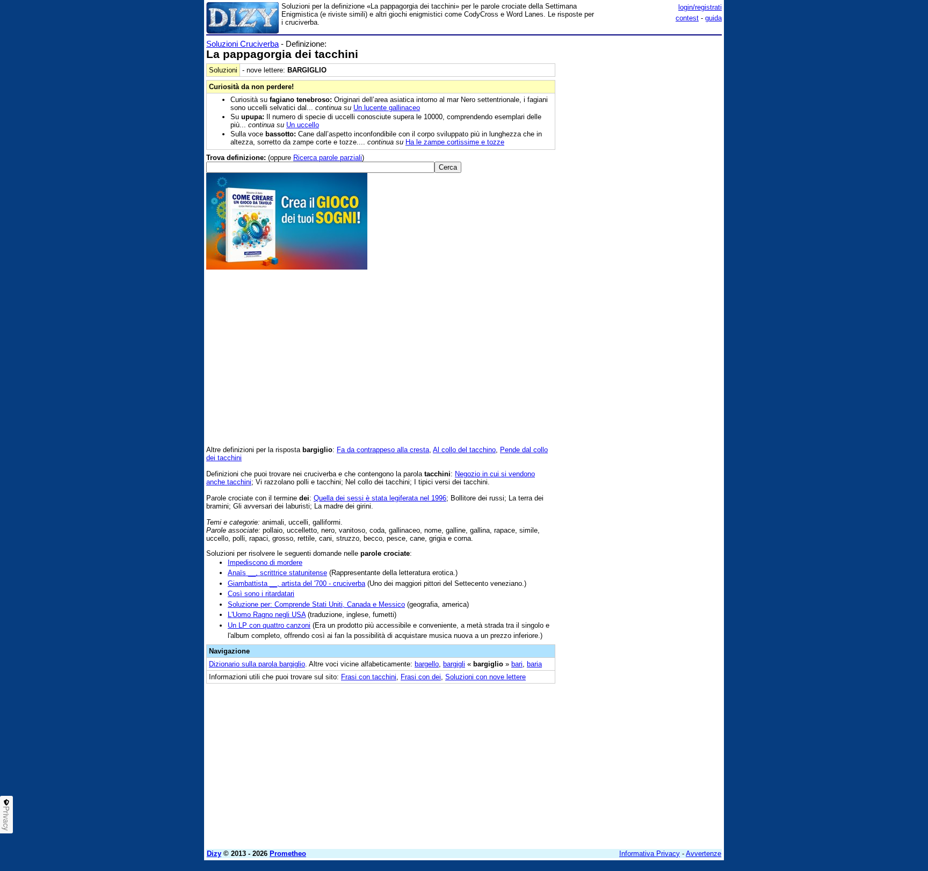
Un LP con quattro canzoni (269, 625)
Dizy (214, 854)
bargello (427, 664)
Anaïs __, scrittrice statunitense (277, 573)
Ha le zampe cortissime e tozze (454, 142)
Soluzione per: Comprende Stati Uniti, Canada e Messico (316, 604)
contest (687, 18)
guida (713, 18)
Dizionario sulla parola (257, 664)
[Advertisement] (641, 200)
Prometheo (288, 854)
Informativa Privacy (649, 854)
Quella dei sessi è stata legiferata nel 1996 (380, 498)
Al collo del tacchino (464, 450)
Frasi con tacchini (368, 677)
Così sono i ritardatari (261, 594)
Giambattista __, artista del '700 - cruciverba (296, 583)
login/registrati (700, 7)
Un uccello (302, 125)
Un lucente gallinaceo (386, 108)
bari (517, 664)
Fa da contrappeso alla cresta (383, 450)
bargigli (454, 664)
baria (534, 664)
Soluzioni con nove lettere (485, 677)
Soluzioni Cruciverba (242, 43)
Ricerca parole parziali (327, 158)
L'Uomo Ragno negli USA (267, 615)
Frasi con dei (421, 677)
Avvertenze (703, 854)
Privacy (6, 818)
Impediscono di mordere (265, 562)
